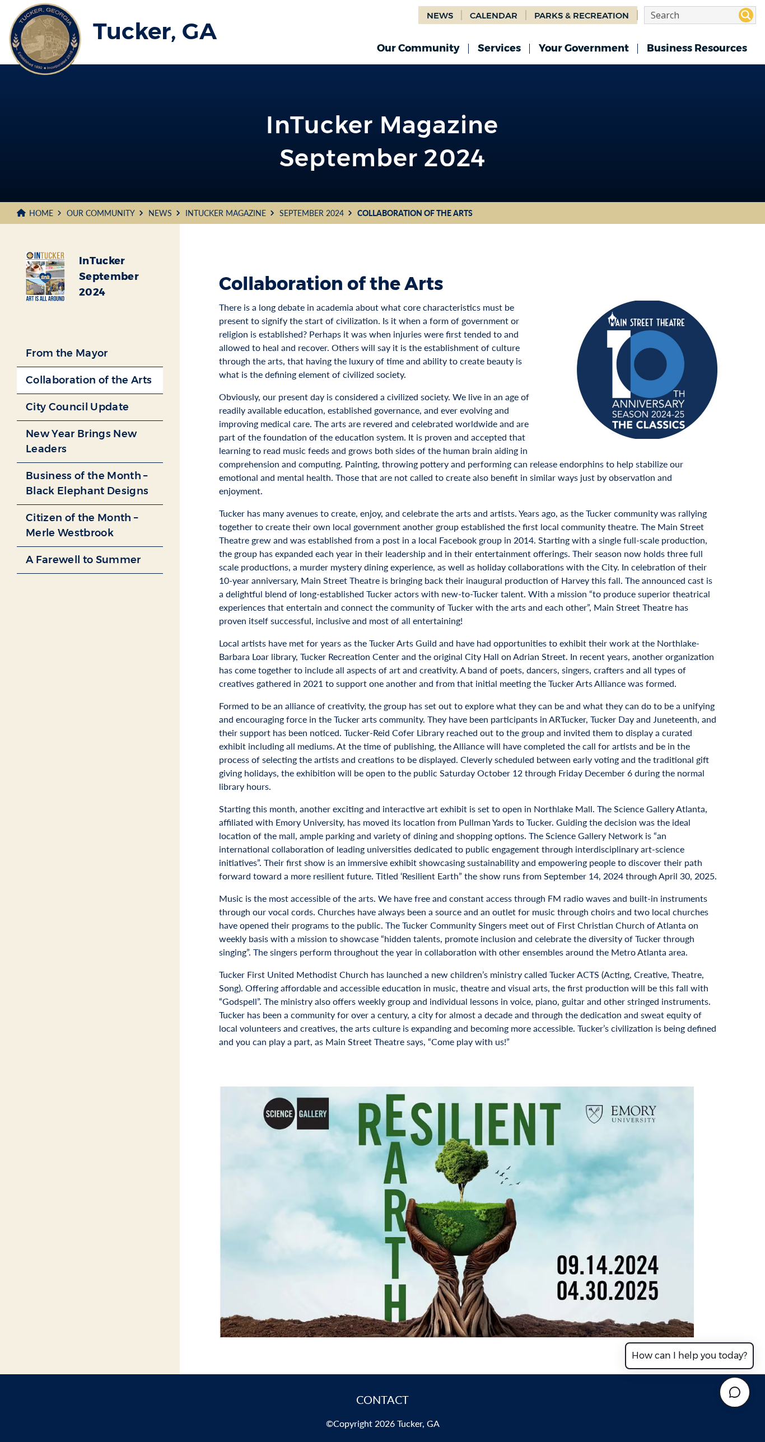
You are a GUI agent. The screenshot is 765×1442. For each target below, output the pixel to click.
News (160, 213)
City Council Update (77, 407)
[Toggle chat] (735, 1392)
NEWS (440, 15)
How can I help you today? (689, 1355)
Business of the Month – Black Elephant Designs (87, 483)
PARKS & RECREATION (581, 15)
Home (41, 213)
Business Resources (697, 48)
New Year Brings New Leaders (81, 441)
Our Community (418, 48)
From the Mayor (67, 353)
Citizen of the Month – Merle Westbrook (82, 525)
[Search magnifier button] (746, 15)
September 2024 (311, 213)
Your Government (584, 48)
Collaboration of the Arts (89, 380)
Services (499, 48)
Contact (382, 1399)
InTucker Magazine (225, 213)
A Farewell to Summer (83, 560)
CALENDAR (493, 15)
